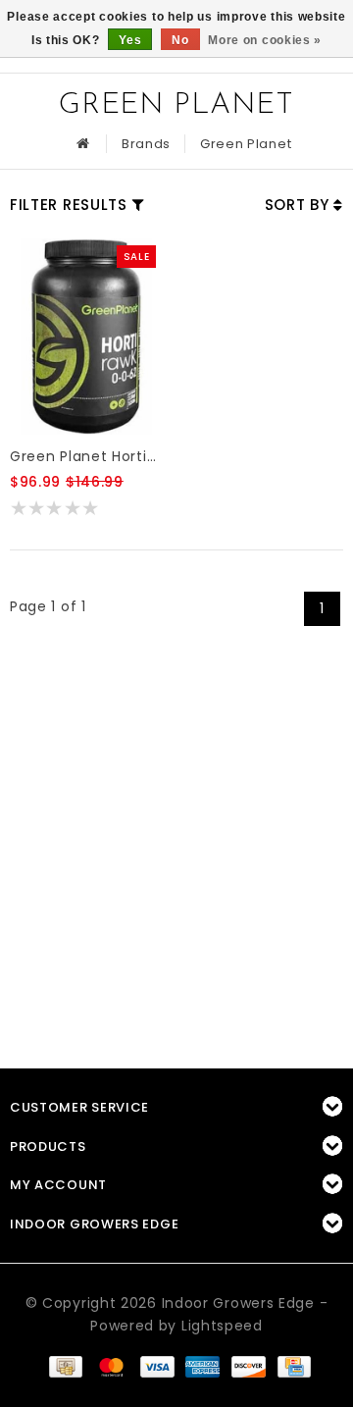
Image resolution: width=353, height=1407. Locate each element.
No (180, 40)
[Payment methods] (64, 1365)
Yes (130, 40)
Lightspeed (222, 1325)
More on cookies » (265, 40)
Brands (146, 143)
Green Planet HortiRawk (86, 456)
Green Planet (245, 143)
